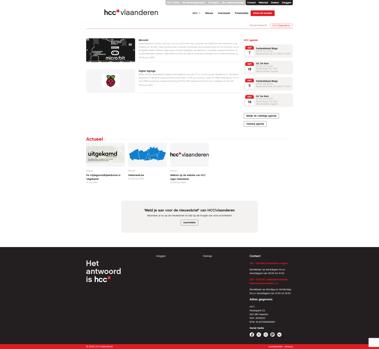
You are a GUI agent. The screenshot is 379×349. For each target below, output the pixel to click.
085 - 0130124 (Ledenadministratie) (269, 279)
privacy (289, 346)
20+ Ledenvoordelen (233, 2)
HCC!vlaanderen (281, 25)
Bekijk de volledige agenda (261, 115)
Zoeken (275, 2)
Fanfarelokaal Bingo (267, 48)
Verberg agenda (255, 123)
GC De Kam (262, 63)
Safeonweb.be (136, 175)
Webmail (263, 2)
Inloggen (286, 2)
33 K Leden (173, 2)
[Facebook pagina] (252, 334)
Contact (251, 2)
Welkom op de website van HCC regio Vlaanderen (188, 177)
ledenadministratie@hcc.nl (264, 283)
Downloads (224, 13)
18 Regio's (213, 2)
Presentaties (241, 13)
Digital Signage (147, 71)
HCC (195, 13)
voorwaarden (275, 346)
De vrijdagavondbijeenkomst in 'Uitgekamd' (103, 177)
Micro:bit (143, 40)
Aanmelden (189, 222)
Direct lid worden (262, 13)
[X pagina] (259, 334)
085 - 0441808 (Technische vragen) (269, 263)
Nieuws (209, 13)
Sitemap (207, 256)
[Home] (131, 13)
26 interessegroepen (193, 2)
